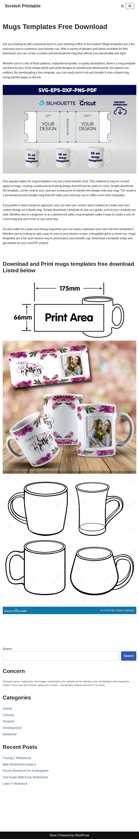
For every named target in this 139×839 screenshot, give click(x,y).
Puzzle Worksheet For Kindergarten (26, 770)
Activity (7, 708)
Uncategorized (12, 727)
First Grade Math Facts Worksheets (25, 777)
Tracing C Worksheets (17, 757)
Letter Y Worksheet (15, 783)
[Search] (122, 6)
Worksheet (9, 734)
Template (8, 721)
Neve (53, 835)
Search (7, 648)
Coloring (8, 715)
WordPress (82, 835)
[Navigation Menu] (130, 6)
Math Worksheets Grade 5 (19, 764)
